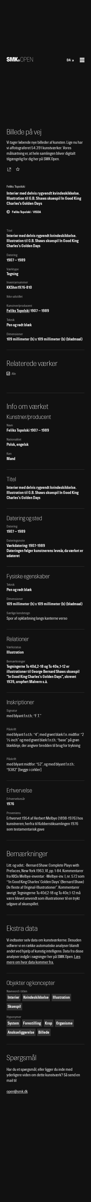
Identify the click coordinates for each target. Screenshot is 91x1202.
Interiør (13, 997)
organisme (64, 1023)
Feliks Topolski (18, 310)
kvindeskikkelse (36, 997)
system (13, 1023)
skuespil (14, 1006)
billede (43, 1032)
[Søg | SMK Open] (20, 60)
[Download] (10, 169)
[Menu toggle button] (82, 60)
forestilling (32, 1023)
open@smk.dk (17, 1091)
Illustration (61, 997)
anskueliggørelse (21, 1032)
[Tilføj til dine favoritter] (18, 169)
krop (48, 1023)
